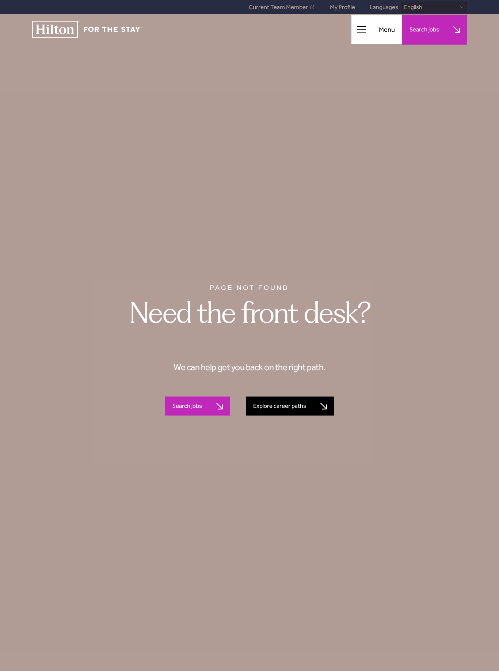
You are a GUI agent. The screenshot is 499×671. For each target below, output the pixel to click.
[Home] (87, 30)
